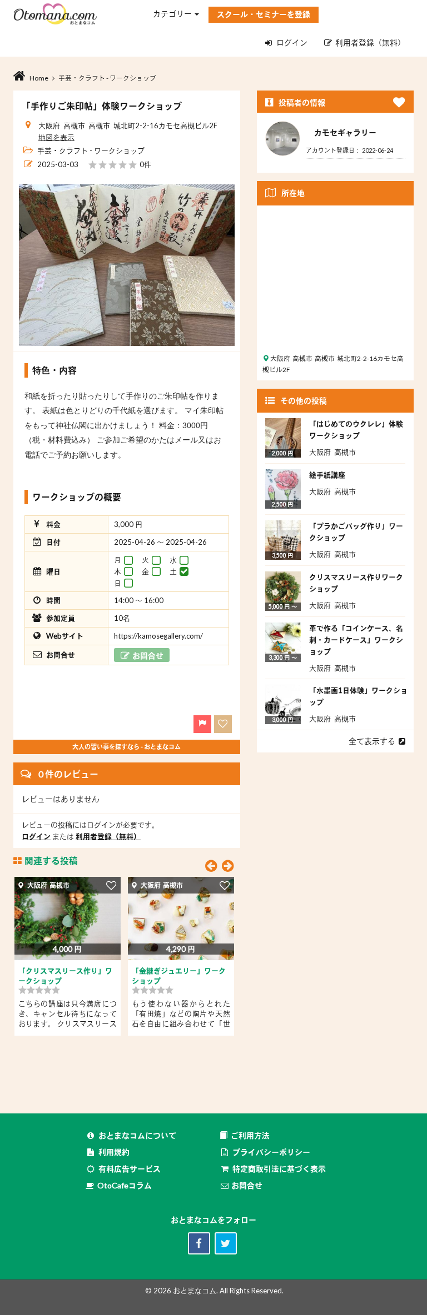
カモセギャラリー (345, 132)
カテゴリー (173, 13)
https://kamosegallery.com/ (158, 635)
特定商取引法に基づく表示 (279, 1168)
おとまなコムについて (137, 1135)
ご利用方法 (250, 1135)
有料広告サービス (129, 1168)
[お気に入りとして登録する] (111, 885)
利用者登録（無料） (368, 42)
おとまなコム (194, 1290)
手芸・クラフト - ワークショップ (91, 150)
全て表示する (374, 741)
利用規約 (114, 1152)
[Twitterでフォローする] (226, 1243)
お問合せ (246, 1185)
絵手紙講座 (327, 474)
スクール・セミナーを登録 (263, 14)
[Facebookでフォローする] (199, 1243)
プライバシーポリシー (271, 1152)
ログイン (291, 42)
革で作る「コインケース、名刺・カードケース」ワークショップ (356, 640)
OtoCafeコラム (124, 1185)
